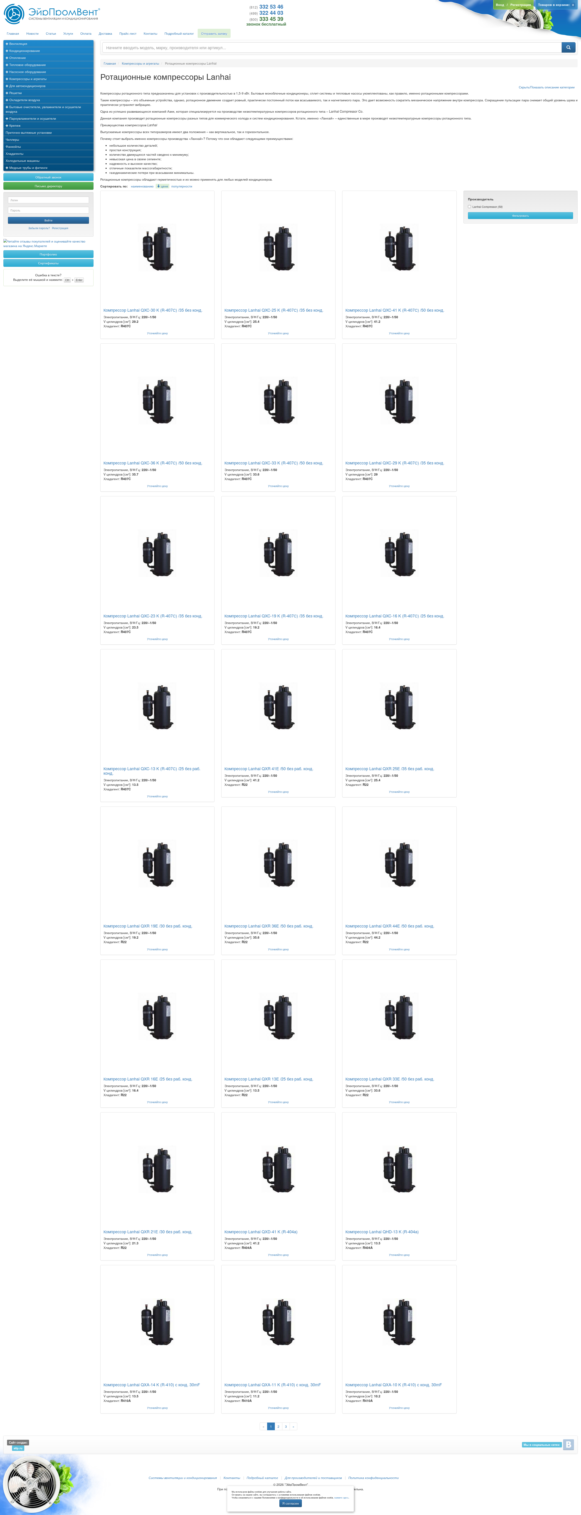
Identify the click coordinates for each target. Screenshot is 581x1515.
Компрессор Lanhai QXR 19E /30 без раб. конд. (147, 926)
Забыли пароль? (39, 228)
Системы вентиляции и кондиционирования (183, 1477)
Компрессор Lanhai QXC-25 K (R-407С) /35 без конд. (273, 310)
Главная (13, 33)
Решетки (15, 92)
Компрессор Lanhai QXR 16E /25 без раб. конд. (147, 1079)
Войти (48, 220)
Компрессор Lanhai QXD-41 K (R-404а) (261, 1231)
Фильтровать (520, 215)
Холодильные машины (22, 160)
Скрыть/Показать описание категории (547, 87)
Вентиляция (17, 43)
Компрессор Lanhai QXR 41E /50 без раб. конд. (268, 768)
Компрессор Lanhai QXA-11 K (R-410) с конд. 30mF (272, 1384)
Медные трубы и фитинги (27, 167)
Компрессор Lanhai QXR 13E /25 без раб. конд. (268, 1079)
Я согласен (290, 1503)
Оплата (85, 33)
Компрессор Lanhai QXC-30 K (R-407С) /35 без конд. (152, 310)
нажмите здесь (341, 1497)
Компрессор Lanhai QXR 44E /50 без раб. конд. (389, 926)
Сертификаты (48, 263)
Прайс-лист (127, 33)
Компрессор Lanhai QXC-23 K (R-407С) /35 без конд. (152, 616)
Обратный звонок (48, 177)
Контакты (150, 33)
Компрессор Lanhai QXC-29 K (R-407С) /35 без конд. (394, 463)
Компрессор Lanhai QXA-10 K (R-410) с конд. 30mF (393, 1384)
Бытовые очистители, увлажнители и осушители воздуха (43, 109)
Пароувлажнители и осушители (32, 118)
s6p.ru (18, 1448)
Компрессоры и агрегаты (27, 78)
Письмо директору (48, 186)
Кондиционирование (24, 50)
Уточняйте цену (157, 333)
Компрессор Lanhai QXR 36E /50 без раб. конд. (268, 926)
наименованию (142, 186)
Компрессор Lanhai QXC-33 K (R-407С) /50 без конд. (273, 463)
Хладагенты (14, 153)
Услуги (68, 33)
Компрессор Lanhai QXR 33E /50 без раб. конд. (389, 1079)
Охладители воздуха (24, 99)
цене (164, 186)
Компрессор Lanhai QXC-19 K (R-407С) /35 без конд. (273, 616)
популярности (181, 186)
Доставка (105, 33)
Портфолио (48, 254)
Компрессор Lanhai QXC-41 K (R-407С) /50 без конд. (394, 310)
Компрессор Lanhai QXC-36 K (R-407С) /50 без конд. (152, 463)
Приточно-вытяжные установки (29, 132)
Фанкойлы (13, 146)
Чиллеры (12, 139)
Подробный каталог (179, 33)
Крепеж (14, 125)
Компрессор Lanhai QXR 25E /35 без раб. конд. (389, 768)
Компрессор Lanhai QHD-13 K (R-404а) (382, 1231)
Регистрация (60, 228)
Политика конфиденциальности (373, 1477)
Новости (32, 33)
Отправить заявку (214, 33)
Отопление (17, 57)
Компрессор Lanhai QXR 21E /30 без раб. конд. (147, 1231)
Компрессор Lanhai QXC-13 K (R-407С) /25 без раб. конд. (151, 770)
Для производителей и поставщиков (313, 1477)
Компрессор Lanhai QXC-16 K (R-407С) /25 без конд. (394, 616)
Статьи (51, 33)
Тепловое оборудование (27, 64)
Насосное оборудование (27, 71)
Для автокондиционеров (26, 85)
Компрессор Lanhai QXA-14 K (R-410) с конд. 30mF (151, 1384)
